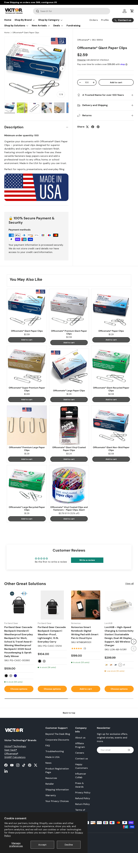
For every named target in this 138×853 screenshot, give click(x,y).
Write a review (87, 560)
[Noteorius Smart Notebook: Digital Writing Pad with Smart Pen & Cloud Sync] (85, 605)
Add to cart (116, 82)
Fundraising (73, 25)
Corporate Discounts (57, 739)
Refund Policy (82, 798)
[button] (132, 11)
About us (80, 737)
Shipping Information (57, 789)
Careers (79, 752)
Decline (69, 844)
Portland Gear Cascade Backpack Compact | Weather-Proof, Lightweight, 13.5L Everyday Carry (52, 634)
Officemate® (83, 39)
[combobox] (71, 11)
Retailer (49, 783)
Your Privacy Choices (57, 801)
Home (7, 19)
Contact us (81, 758)
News (48, 762)
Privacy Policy (82, 792)
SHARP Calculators (14, 757)
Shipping (81, 59)
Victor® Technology (15, 746)
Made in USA (52, 757)
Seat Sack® (10, 750)
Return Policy (82, 804)
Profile (105, 20)
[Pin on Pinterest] (98, 126)
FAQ (47, 745)
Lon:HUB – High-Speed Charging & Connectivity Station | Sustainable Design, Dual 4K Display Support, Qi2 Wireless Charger (119, 636)
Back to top (69, 712)
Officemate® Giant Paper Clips (25, 32)
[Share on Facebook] (92, 126)
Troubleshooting (54, 751)
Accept (42, 844)
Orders (93, 20)
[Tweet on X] (87, 126)
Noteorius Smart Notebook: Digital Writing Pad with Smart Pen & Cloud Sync (84, 633)
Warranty (50, 795)
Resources (51, 778)
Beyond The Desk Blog (57, 734)
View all (129, 583)
